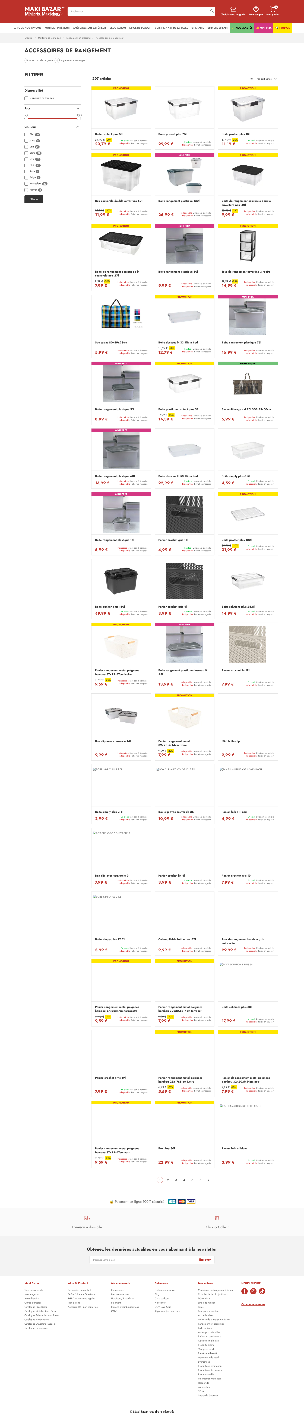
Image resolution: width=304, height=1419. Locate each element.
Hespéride (203, 1383)
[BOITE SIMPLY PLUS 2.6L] (121, 786)
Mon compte (117, 1290)
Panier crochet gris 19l (236, 876)
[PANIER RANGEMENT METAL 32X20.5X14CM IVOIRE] (185, 715)
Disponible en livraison (42, 98)
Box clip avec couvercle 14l (113, 741)
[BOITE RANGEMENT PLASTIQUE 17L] (121, 514)
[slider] (26, 118)
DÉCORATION (117, 28)
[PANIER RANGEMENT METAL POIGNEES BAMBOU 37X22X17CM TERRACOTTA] (121, 981)
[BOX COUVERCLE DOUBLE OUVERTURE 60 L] (121, 175)
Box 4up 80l (166, 1148)
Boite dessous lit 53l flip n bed (178, 476)
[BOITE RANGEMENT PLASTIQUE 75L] (248, 316)
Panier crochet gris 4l (172, 607)
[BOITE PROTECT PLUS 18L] (248, 108)
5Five (201, 1391)
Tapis (201, 1307)
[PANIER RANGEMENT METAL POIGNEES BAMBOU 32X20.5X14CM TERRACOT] (185, 981)
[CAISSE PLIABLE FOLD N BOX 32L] (185, 913)
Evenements (204, 1362)
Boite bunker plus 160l (110, 607)
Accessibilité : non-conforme (83, 1307)
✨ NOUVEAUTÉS (242, 28)
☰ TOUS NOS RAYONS (27, 28)
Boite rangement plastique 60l (115, 476)
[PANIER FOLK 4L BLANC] (248, 1122)
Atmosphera (204, 1387)
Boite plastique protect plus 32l (178, 409)
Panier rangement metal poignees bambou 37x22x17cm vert (117, 1150)
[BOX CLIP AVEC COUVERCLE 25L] (185, 786)
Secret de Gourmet (208, 1395)
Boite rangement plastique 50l (178, 272)
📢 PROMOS (282, 28)
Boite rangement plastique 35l (114, 409)
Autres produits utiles (209, 1332)
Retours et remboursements (125, 1307)
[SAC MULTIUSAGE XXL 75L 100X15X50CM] (248, 383)
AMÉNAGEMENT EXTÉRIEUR (89, 28)
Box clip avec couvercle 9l (112, 876)
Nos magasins (31, 1294)
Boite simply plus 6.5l (236, 476)
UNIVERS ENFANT (218, 28)
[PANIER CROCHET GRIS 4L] (185, 581)
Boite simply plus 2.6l (109, 812)
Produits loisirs (206, 1345)
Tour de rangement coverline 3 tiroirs (246, 272)
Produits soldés (206, 1374)
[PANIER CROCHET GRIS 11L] (185, 514)
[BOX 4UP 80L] (185, 1122)
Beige (34, 177)
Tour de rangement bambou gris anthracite (243, 941)
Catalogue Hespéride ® (36, 1319)
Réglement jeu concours (167, 1311)
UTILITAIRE (197, 28)
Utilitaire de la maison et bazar (214, 1319)
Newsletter (160, 1303)
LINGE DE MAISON (140, 28)
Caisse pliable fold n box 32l (177, 939)
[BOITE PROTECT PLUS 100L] (248, 514)
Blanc (35, 153)
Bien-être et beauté (207, 1353)
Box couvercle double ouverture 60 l (119, 201)
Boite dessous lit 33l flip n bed (178, 343)
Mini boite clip (231, 741)
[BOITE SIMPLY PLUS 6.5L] (248, 450)
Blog (157, 1294)
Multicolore (38, 183)
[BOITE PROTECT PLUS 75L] (185, 108)
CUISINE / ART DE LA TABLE (171, 28)
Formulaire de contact (79, 1290)
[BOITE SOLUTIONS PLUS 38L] (248, 981)
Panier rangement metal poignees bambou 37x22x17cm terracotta (117, 1009)
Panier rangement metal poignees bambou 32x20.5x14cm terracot (180, 1009)
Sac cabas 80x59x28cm (111, 343)
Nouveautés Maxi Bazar (210, 1379)
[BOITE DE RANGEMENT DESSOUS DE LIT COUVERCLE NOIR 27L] (121, 246)
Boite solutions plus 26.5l (238, 607)
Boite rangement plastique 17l (114, 540)
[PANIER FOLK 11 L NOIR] (248, 786)
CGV (113, 1311)
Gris (34, 159)
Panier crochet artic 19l (110, 1078)
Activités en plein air (208, 1341)
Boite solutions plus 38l (237, 1007)
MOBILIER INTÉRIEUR (57, 28)
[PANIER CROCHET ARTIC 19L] (121, 1052)
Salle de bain (205, 1328)
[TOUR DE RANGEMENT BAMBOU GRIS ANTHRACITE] (248, 913)
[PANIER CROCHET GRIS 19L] (248, 850)
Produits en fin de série (210, 1370)
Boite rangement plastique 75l (241, 343)
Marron (35, 190)
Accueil (29, 38)
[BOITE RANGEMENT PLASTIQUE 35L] (121, 383)
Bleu (34, 134)
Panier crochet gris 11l (173, 540)
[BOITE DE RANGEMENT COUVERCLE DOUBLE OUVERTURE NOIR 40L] (248, 175)
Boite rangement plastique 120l (179, 201)
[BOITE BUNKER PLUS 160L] (121, 581)
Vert (34, 147)
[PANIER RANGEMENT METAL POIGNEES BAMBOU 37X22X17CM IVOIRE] (121, 644)
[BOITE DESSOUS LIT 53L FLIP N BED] (185, 450)
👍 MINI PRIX (264, 28)
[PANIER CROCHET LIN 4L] (185, 850)
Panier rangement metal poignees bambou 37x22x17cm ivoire (117, 672)
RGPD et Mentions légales (81, 1298)
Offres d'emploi (32, 1303)
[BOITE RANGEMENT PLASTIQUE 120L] (185, 175)
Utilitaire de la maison (49, 38)
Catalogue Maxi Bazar (35, 1307)
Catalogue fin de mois (36, 1328)
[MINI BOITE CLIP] (248, 715)
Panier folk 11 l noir (234, 812)
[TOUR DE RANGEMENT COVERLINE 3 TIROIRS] (248, 246)
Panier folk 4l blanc (234, 1148)
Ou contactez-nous (253, 1304)
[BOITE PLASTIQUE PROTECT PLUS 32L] (185, 383)
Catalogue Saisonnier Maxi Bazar (41, 1315)
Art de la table (205, 1315)
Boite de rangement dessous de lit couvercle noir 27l (117, 274)
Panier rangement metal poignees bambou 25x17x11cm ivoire (180, 1080)
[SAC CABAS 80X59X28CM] (121, 316)
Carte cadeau (162, 1298)
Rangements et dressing (78, 38)
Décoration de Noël (208, 1357)
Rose (34, 171)
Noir (34, 165)
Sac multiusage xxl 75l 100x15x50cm (246, 409)
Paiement (116, 1303)
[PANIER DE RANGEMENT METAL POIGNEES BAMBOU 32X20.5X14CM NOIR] (248, 1052)
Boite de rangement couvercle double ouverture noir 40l (246, 203)
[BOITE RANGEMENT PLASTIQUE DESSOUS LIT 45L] (185, 644)
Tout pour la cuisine (208, 1311)
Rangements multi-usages (72, 60)
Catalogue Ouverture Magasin (39, 1324)
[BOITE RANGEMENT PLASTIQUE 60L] (121, 450)
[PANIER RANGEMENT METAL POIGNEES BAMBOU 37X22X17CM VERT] (121, 1122)
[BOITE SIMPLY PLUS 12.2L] (121, 913)
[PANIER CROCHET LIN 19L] (248, 644)
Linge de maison (206, 1303)
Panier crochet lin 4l (171, 876)
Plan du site (74, 1303)
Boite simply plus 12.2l (110, 939)
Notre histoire (31, 1298)
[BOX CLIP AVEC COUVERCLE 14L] (121, 715)
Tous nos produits (33, 1290)
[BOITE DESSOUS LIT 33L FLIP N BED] (185, 316)
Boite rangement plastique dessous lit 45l (182, 672)
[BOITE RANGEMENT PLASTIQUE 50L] (185, 246)
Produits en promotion (209, 1366)
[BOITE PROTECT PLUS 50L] (121, 108)
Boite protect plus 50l (109, 134)
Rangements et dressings (211, 1324)
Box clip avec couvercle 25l (176, 812)
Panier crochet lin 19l (235, 670)
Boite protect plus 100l (237, 540)
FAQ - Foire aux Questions (81, 1294)
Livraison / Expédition (122, 1298)
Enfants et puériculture (209, 1336)
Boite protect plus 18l (235, 134)
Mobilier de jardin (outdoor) (212, 1294)
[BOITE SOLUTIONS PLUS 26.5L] (248, 581)
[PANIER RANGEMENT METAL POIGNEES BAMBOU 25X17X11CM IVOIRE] (185, 1052)
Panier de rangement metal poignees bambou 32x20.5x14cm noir (246, 1080)
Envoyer (205, 1259)
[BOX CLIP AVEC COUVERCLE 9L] (121, 850)
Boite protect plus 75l (172, 134)
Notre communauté (165, 1290)
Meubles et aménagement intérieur (216, 1290)
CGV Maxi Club (163, 1307)
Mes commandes (120, 1294)
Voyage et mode (206, 1349)
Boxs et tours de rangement (40, 60)
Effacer (34, 199)
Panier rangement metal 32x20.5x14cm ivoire (174, 743)
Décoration (204, 1298)
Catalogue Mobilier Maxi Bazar (40, 1311)
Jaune (34, 140)
